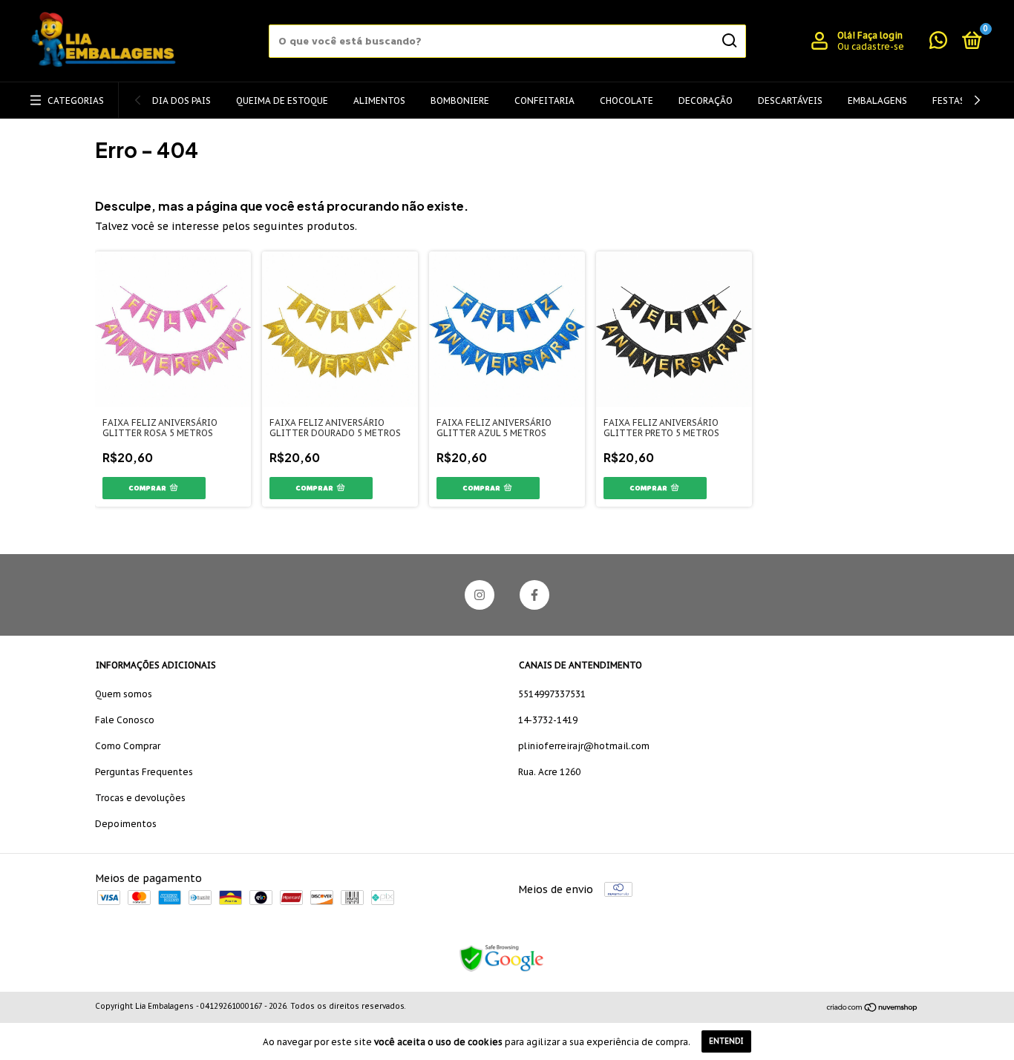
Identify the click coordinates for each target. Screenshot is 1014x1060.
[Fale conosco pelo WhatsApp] (938, 43)
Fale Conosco (124, 719)
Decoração (705, 100)
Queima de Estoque (282, 100)
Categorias (76, 100)
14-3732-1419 (548, 719)
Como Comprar (127, 745)
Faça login (880, 35)
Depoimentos (126, 823)
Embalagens (877, 100)
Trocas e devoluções (140, 797)
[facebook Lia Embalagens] (534, 595)
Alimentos (379, 100)
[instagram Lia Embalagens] (479, 595)
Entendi (726, 1041)
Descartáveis (790, 100)
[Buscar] (728, 40)
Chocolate (626, 100)
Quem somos (123, 693)
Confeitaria (544, 100)
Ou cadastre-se (870, 46)
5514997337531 (552, 693)
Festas (948, 100)
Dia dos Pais (181, 100)
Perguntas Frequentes (144, 771)
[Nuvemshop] (872, 1008)
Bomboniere (460, 100)
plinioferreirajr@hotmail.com (584, 745)
